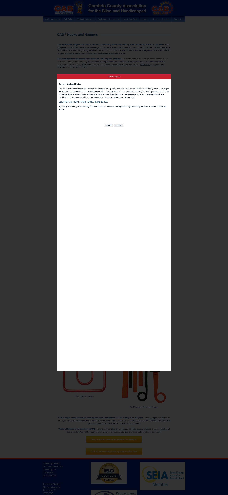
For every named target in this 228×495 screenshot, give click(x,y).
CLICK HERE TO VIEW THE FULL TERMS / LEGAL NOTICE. (83, 102)
